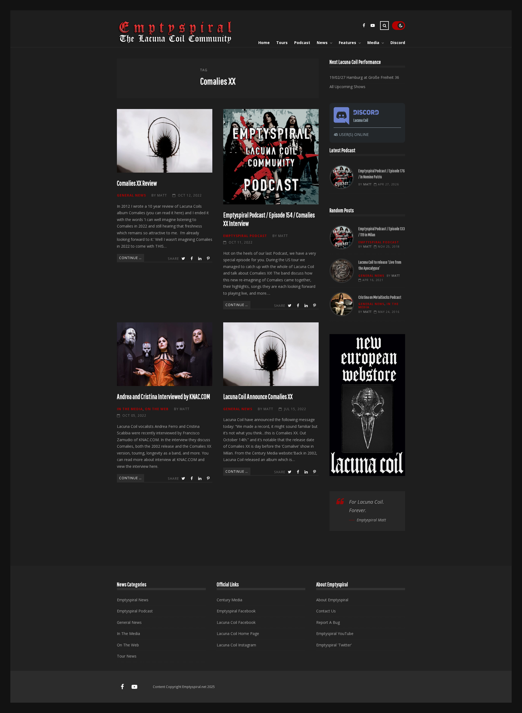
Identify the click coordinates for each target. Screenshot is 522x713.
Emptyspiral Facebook (236, 611)
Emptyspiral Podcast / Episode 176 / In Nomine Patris (342, 177)
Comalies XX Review (164, 141)
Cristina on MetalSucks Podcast (342, 304)
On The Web (157, 409)
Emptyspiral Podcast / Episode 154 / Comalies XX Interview (271, 156)
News (322, 42)
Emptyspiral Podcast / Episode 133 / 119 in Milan (342, 237)
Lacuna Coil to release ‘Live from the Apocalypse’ (342, 271)
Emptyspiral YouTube (334, 633)
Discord (397, 42)
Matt (162, 195)
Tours (282, 42)
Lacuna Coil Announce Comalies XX (271, 354)
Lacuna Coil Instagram (236, 644)
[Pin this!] (208, 258)
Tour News (126, 656)
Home (264, 42)
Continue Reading (131, 258)
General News (131, 195)
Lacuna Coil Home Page (238, 633)
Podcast (302, 42)
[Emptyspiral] (175, 42)
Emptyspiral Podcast (245, 235)
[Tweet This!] (184, 258)
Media (373, 42)
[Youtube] (372, 26)
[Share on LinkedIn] (200, 258)
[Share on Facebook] (192, 258)
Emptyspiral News (132, 599)
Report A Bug (328, 622)
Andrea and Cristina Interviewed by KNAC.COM (164, 354)
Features (347, 42)
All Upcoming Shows (347, 86)
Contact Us (326, 611)
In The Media (130, 409)
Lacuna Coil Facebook (236, 622)
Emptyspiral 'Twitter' (334, 644)
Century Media (229, 599)
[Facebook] (363, 26)
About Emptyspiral (332, 599)
